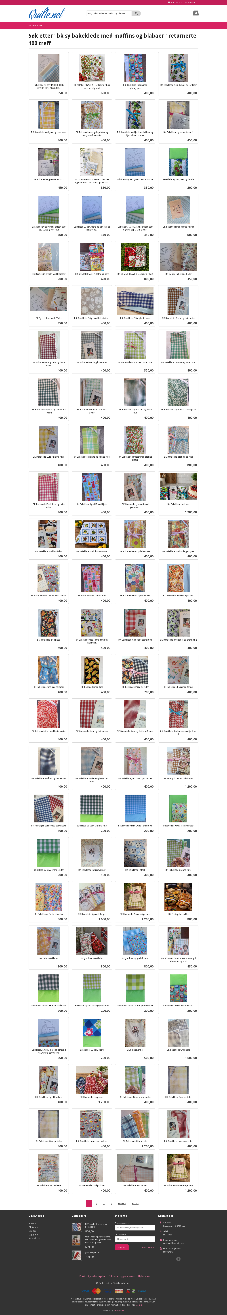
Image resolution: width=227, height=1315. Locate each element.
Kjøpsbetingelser (97, 1276)
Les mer (139, 1305)
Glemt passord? (148, 1247)
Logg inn (33, 1234)
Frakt (82, 1276)
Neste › (122, 1203)
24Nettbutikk (119, 1310)
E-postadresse (122, 1223)
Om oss (32, 1230)
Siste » (135, 1203)
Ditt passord (120, 1234)
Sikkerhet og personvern (122, 1276)
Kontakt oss (35, 1238)
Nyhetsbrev (144, 1276)
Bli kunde (33, 1227)
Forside (32, 25)
